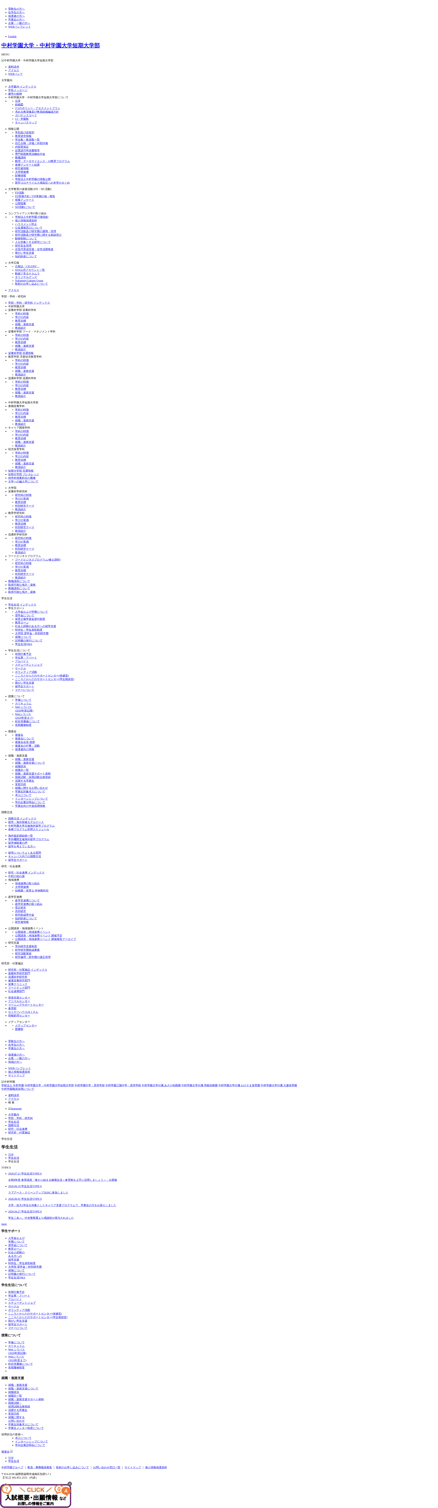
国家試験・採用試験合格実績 (33, 777)
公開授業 (20, 203)
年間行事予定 (23, 654)
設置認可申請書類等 (27, 150)
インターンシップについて (31, 798)
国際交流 (13, 1125)
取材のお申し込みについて (31, 283)
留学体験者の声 (17, 842)
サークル (20, 668)
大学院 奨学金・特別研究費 (32, 633)
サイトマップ (16, 1075)
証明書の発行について (28, 640)
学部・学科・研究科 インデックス (29, 302)
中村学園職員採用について (17, 1088)
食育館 (12, 1008)
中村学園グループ (12, 1467)
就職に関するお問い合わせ (31, 787)
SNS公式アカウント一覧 (30, 269)
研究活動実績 (23, 953)
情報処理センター (19, 1015)
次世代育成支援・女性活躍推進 (34, 249)
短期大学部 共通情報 (21, 470)
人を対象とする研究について (33, 242)
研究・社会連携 (17, 1128)
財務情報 (20, 175)
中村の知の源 (16, 876)
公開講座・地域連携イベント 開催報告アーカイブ (45, 939)
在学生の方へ (16, 12)
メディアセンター (26, 1025)
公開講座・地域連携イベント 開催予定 (38, 935)
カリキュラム (23, 703)
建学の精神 (15, 93)
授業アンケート (24, 199)
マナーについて (24, 690)
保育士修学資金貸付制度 (30, 619)
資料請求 (13, 66)
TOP (11, 1154)
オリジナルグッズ (26, 277)
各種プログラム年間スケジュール (28, 829)
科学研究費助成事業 (27, 949)
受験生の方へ (16, 8)
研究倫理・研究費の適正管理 (33, 957)
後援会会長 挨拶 (25, 742)
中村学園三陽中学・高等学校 (123, 1085)
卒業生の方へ (16, 19)
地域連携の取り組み (27, 883)
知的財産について (26, 256)
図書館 (19, 1029)
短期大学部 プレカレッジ (23, 474)
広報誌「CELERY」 (27, 266)
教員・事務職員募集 (39, 1467)
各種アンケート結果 (27, 164)
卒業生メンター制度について (26, 1428)
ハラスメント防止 (26, 224)
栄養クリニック (17, 984)
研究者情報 (22, 168)
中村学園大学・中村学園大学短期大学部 (50, 45)
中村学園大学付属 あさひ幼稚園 (161, 1085)
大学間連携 (22, 172)
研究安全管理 (23, 245)
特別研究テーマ (24, 505)
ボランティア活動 (26, 672)
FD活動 (19, 192)
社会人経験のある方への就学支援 (35, 626)
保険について (23, 636)
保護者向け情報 (24, 749)
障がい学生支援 (24, 252)
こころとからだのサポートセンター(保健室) (42, 675)
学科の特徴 (22, 313)
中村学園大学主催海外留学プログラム (31, 825)
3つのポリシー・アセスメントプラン (37, 108)
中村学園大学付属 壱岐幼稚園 (199, 1085)
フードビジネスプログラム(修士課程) (38, 559)
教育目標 (20, 320)
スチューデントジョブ (28, 664)
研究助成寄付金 (24, 914)
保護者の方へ (16, 16)
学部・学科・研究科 (20, 1118)
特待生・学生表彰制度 (28, 629)
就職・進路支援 (24, 324)
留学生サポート (24, 686)
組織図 (19, 104)
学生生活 (13, 1121)
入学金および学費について (31, 611)
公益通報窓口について (28, 227)
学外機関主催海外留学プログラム (28, 839)
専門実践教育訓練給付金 (30, 154)
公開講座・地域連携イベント (33, 931)
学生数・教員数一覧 (27, 139)
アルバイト (22, 661)
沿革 (18, 101)
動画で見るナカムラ (27, 273)
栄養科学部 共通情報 (21, 353)
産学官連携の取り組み (28, 904)
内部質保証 (22, 146)
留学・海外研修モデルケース (26, 822)
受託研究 (20, 907)
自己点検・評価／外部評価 (31, 143)
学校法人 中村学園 (12, 1085)
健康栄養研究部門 (19, 980)
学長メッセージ (17, 90)
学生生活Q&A (23, 644)
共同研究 (20, 911)
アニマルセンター (19, 1001)
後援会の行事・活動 (27, 745)
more (4, 1224)
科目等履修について (27, 721)
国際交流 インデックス (22, 818)
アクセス (13, 70)
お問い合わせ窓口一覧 (106, 1467)
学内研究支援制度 (26, 946)
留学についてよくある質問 (24, 852)
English (12, 36)
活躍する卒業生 (24, 780)
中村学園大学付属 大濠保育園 (279, 1085)
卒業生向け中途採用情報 (30, 805)
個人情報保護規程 (26, 220)
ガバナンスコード (26, 115)
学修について (23, 699)
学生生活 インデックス (22, 604)
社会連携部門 (16, 991)
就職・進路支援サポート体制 (33, 773)
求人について (23, 795)
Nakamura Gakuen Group (29, 280)
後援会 (19, 734)
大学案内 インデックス (22, 86)
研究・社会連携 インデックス (26, 872)
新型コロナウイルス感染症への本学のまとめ (42, 182)
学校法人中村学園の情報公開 (33, 179)
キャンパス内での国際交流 (24, 856)
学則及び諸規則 (24, 132)
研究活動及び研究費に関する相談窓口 (38, 234)
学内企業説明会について (30, 802)
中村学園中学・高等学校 (90, 1085)
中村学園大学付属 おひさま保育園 (239, 1085)
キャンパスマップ (26, 122)
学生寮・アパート (26, 657)
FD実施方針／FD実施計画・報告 (35, 196)
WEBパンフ (15, 74)
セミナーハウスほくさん (23, 1012)
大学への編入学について (23, 481)
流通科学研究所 (17, 976)
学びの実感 (22, 498)
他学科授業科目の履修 (22, 477)
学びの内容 (22, 317)
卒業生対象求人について (30, 791)
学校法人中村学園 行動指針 (32, 216)
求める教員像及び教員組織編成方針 (37, 111)
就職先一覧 (22, 770)
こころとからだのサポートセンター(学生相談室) (44, 679)
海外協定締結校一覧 (20, 835)
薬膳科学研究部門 (19, 973)
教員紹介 (20, 327)
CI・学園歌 (22, 118)
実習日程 (20, 784)
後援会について (24, 738)
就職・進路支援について (30, 762)
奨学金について (24, 615)
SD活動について (25, 207)
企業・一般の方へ (19, 23)
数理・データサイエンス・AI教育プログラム (42, 161)
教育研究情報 (23, 136)
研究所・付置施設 (19, 1132)
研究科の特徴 (23, 495)
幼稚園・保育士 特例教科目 (32, 890)
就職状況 (20, 766)
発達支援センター (19, 997)
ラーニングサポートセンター (26, 1004)
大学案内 (13, 1114)
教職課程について (19, 581)
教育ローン (22, 622)
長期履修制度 (23, 725)
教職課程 (20, 157)
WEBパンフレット (19, 26)
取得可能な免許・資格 (22, 584)
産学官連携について (27, 900)
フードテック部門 (19, 987)
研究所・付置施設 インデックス (27, 969)
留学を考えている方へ (22, 846)
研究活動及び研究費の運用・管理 (35, 231)
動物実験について (26, 238)
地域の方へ (15, 1061)
